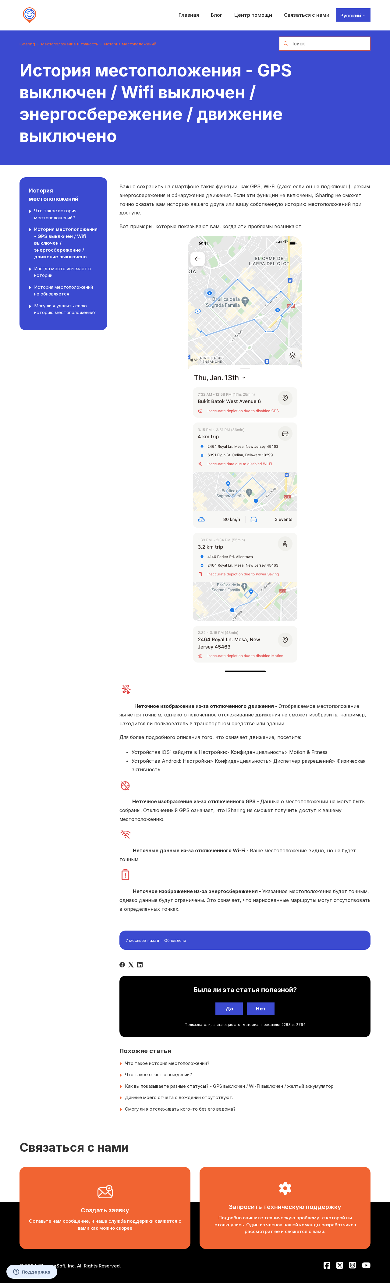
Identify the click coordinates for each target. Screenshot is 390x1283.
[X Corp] (131, 964)
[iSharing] (30, 15)
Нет (261, 1009)
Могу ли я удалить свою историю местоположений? (65, 309)
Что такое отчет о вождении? (158, 1074)
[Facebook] (122, 964)
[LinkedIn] (140, 964)
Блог (216, 15)
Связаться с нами (306, 15)
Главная (189, 15)
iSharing (27, 43)
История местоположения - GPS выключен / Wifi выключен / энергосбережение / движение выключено (66, 243)
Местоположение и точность (69, 43)
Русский (351, 15)
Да (229, 1009)
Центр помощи (253, 15)
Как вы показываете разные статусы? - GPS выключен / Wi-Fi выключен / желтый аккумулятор (229, 1086)
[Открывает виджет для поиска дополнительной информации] (31, 1272)
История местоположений (130, 43)
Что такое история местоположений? (55, 214)
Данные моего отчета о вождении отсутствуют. (179, 1097)
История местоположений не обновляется (63, 290)
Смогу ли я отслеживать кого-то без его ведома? (180, 1109)
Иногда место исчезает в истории (62, 272)
